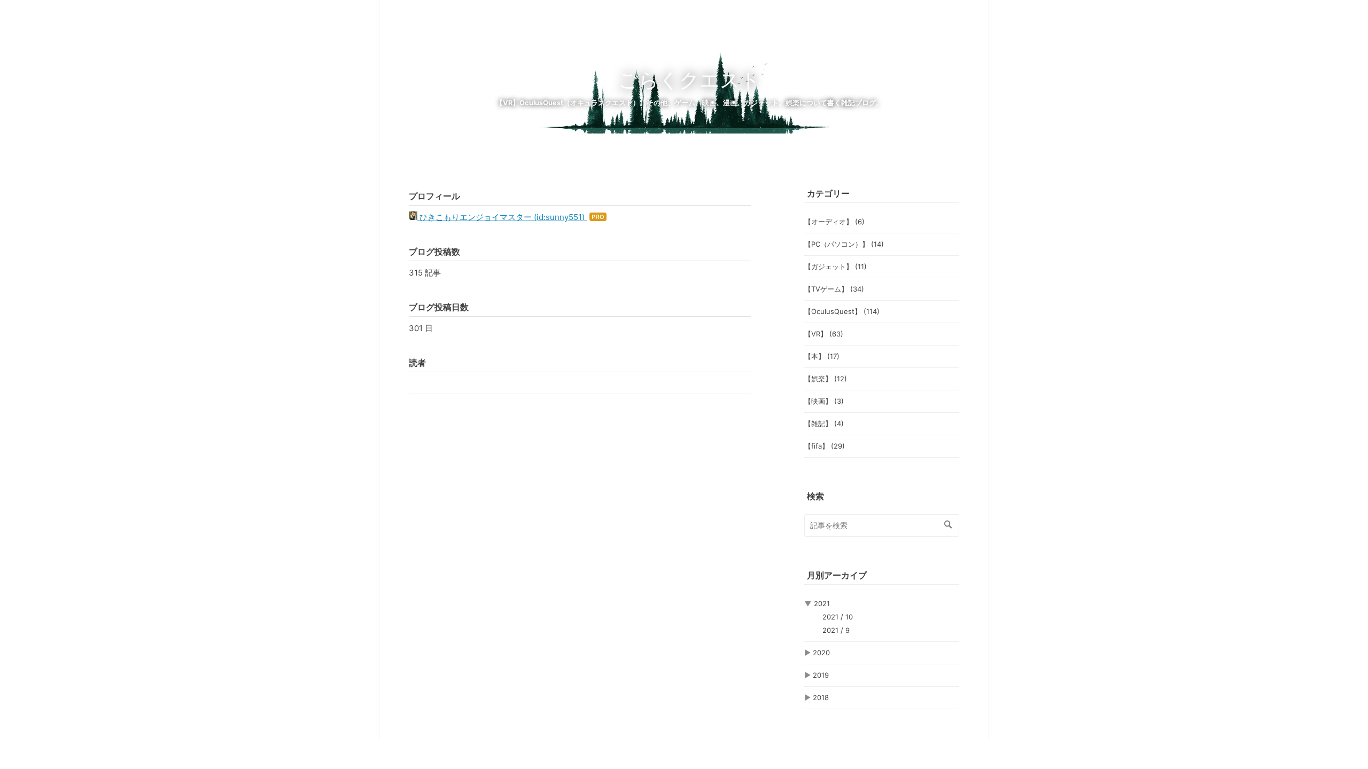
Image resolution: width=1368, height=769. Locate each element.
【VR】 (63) (823, 333)
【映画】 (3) (824, 401)
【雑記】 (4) (824, 423)
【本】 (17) (822, 356)
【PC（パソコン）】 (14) (844, 244)
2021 (822, 603)
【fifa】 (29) (824, 446)
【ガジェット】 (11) (835, 266)
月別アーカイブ (837, 575)
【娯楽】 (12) (825, 378)
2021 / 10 (837, 617)
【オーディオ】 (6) (834, 221)
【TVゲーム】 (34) (834, 289)
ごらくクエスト (689, 80)
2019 (821, 675)
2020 (821, 652)
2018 (821, 697)
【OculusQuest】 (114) (842, 311)
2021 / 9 (836, 630)
